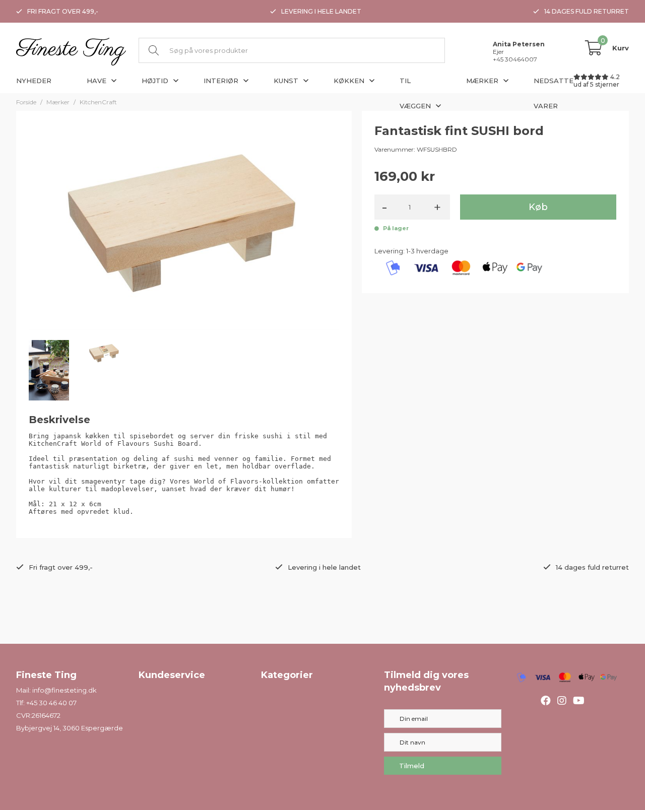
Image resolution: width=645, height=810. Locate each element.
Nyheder (33, 81)
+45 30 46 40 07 (51, 703)
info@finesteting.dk (64, 690)
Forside (26, 102)
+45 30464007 (515, 59)
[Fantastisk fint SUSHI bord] (184, 226)
